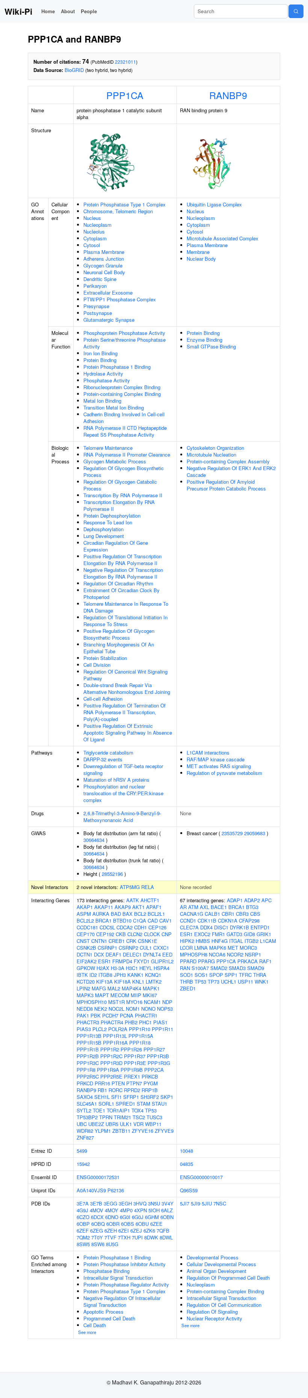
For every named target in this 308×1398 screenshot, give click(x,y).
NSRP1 (253, 954)
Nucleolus (94, 231)
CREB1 (117, 940)
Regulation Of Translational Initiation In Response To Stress (125, 621)
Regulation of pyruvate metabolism (224, 772)
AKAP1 (85, 907)
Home (48, 11)
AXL (204, 907)
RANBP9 (228, 95)
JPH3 (120, 974)
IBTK (82, 974)
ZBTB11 (121, 1130)
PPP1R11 (162, 1029)
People (89, 11)
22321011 (125, 61)
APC (266, 900)
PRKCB (150, 1076)
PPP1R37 (134, 1056)
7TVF (110, 1237)
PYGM (150, 1083)
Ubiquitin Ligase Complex (214, 204)
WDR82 (85, 1130)
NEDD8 (85, 1008)
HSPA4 (161, 968)
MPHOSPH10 (92, 1001)
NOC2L (116, 1008)
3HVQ (139, 1203)
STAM (143, 1103)
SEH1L (102, 1096)
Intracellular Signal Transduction (118, 1277)
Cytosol (91, 245)
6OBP (83, 1223)
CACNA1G (191, 913)
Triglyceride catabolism (108, 752)
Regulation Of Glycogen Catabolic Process (120, 485)
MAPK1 (151, 988)
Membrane (198, 251)
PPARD (188, 961)
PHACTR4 (112, 1022)
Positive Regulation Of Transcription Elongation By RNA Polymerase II (122, 560)
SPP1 (231, 974)
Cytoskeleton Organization (215, 447)
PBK (96, 1015)
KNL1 (138, 981)
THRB (186, 981)
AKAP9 (123, 907)
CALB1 (212, 913)
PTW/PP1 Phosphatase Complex (119, 299)
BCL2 (140, 913)
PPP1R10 (139, 1029)
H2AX (103, 968)
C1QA (139, 920)
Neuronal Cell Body (104, 272)
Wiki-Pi (18, 11)
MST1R (116, 1001)
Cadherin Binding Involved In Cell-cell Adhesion (124, 418)
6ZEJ (136, 1230)
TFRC (245, 974)
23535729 (232, 833)
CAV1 (165, 920)
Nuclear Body (201, 258)
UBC (82, 1124)
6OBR (112, 1223)
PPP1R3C (88, 1062)
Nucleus (92, 218)
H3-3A (117, 968)
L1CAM (268, 940)
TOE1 (99, 1110)
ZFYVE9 (164, 1130)
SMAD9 (255, 968)
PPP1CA (124, 95)
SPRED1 (125, 1103)
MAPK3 (85, 995)
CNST (83, 940)
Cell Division (96, 664)
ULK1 (126, 1124)
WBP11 (153, 1124)
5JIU (207, 1203)
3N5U (154, 1203)
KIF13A (104, 981)
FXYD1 (141, 961)
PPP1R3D (111, 1062)
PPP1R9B (132, 1069)
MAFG (99, 988)
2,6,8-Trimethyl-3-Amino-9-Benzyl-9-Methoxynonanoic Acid (122, 817)
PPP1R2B (88, 1056)
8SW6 (97, 1244)
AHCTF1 (149, 900)
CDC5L (107, 927)
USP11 (245, 981)
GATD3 (234, 934)
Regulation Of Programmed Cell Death (228, 1277)
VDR (138, 1124)
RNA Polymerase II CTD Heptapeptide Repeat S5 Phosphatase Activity (125, 431)
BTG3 (252, 907)
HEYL (145, 968)
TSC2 (139, 1117)
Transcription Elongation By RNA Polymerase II (119, 505)
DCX (99, 954)
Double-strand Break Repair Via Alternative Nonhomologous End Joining (126, 688)
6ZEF (83, 1230)
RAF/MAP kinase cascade (216, 759)
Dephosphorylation (103, 529)
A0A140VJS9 (91, 1190)
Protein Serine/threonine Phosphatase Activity (124, 343)
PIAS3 (84, 1029)
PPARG (206, 961)
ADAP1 (235, 900)
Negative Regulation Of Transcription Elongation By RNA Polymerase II (123, 573)
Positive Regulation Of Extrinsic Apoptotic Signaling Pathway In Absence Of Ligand (127, 732)
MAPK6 (217, 947)
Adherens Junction (103, 258)
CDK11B (207, 920)
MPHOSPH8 (193, 954)
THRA (259, 974)
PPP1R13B (89, 1035)
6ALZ (167, 1210)
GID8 (249, 934)
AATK (132, 900)
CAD (153, 920)
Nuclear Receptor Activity (214, 1318)
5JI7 (184, 1203)
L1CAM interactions (208, 752)
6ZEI (123, 1230)
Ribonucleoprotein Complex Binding (121, 387)
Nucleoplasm (97, 224)
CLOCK (152, 934)
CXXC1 (161, 947)
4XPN (140, 1210)
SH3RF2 (149, 1096)
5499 (82, 1150)
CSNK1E (147, 940)
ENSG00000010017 (201, 1177)
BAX (127, 913)
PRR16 (102, 1083)
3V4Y (168, 1203)
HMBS (203, 940)
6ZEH (110, 1230)
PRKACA (247, 961)
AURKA (100, 913)
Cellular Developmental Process (221, 1264)
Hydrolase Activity (103, 373)
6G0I (125, 1217)
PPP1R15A (140, 1035)
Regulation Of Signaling (212, 1311)
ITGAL (236, 940)
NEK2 (100, 1008)
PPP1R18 (140, 1042)
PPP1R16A (115, 1042)
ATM (193, 907)
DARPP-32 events (102, 759)
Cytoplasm (95, 238)
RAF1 (265, 961)
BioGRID (74, 69)
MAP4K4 (131, 988)
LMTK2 (154, 981)
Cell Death (94, 1325)
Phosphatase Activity (106, 380)
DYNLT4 (152, 954)
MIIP (136, 995)
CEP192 (105, 934)
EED (167, 954)
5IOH (154, 1210)
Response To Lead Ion (107, 522)
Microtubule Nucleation (211, 454)
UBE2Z (96, 1124)
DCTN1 (84, 954)
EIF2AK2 (87, 961)
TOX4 (137, 1110)
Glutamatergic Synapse (108, 319)
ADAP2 (252, 900)
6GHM (152, 1217)
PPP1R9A (108, 1069)
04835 (186, 1163)
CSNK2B (86, 947)
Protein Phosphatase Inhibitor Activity (124, 1264)
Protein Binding (99, 360)
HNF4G (219, 940)
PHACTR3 (88, 1022)
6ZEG (96, 1230)
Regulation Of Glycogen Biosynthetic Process (123, 471)
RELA (147, 887)
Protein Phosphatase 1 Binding (117, 366)
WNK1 (262, 981)
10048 (186, 1150)
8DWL (166, 1237)
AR (183, 907)
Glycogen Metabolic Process (114, 461)
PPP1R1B (88, 1049)
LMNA (201, 947)
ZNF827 (85, 1137)
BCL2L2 (85, 920)
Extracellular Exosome (108, 292)
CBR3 (242, 913)
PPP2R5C (88, 1076)
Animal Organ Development (216, 1270)
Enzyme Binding (204, 339)
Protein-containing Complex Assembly (228, 461)
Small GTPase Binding (211, 346)
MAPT (102, 995)
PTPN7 (134, 1083)
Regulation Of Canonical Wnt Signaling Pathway (125, 675)
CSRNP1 (107, 947)
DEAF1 (113, 954)
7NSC (219, 1203)
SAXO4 (85, 1096)
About (68, 11)
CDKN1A (227, 920)
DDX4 (206, 927)
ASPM (84, 913)
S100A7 (200, 968)
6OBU (142, 1223)
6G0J (137, 1217)
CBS (255, 913)
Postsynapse (97, 312)
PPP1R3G (159, 1062)
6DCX (97, 1217)
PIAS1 (160, 1022)
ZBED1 (188, 988)
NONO (148, 1008)
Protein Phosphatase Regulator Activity (126, 1284)
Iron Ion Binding (100, 353)
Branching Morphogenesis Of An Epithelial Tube (118, 648)
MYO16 (134, 1001)
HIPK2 (187, 940)
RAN (185, 968)
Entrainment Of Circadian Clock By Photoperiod (121, 593)
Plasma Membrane (103, 251)
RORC (115, 1090)
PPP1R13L (115, 1035)
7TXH (124, 1237)
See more (87, 1332)
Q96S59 (189, 1190)
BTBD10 (122, 920)
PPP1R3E (135, 1062)
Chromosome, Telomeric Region (118, 211)
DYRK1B (239, 927)
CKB (121, 934)
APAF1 (154, 907)
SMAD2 (218, 968)
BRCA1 (103, 920)
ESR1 (104, 961)
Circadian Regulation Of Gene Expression (115, 546)
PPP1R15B (89, 1042)
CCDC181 (87, 927)
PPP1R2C (111, 1056)
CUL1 (146, 947)
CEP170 (86, 934)
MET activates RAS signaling (219, 766)
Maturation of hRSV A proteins (116, 779)
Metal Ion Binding (102, 400)
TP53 (151, 1110)
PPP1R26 (131, 1049)
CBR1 (228, 913)
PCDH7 (110, 1015)
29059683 (254, 833)
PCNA (126, 1015)
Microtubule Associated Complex (222, 238)
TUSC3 (154, 1117)
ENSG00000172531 (98, 1177)
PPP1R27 (154, 1049)
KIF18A (122, 981)
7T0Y (97, 1237)
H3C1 (132, 968)
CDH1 (140, 927)
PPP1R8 (86, 1069)
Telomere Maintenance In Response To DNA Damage (125, 607)
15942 (83, 1163)
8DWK (151, 1237)
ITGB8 (105, 974)
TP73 (213, 981)
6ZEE (156, 1223)
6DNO (111, 1217)
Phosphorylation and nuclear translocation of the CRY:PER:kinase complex (123, 793)
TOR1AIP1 (118, 1110)
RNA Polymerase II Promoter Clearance (126, 454)
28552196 (112, 873)
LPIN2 (83, 988)
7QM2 (83, 1237)
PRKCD (85, 1083)
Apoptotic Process (103, 1311)
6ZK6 (149, 1230)
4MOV (96, 1210)
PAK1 (83, 1015)
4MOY (111, 1210)
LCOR (186, 947)
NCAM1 (152, 1001)
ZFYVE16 (142, 1130)
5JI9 (195, 1203)
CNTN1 (99, 940)
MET (233, 947)
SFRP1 (131, 1096)
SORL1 (106, 1103)
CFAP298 (249, 920)
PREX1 (132, 1076)
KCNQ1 (153, 974)
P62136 (115, 1190)
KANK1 (135, 974)
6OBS (127, 1223)
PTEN (118, 1083)
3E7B (96, 1203)
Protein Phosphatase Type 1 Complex (124, 204)
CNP (167, 934)
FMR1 (218, 934)
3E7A (83, 1203)
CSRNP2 (128, 947)
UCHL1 (228, 981)
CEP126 (157, 927)
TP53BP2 (87, 1117)
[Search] (295, 11)
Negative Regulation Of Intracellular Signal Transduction (121, 1301)
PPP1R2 (109, 1049)
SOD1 (186, 974)
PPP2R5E (111, 1076)
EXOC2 (202, 934)
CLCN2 (134, 934)
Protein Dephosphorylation (111, 515)
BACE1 (219, 907)
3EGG (110, 1203)
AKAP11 (103, 907)
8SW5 (83, 1244)
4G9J (82, 1210)
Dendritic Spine (99, 279)
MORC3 (248, 947)
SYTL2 (84, 1110)
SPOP (216, 974)
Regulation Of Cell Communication (224, 1304)
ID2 (93, 974)
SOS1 (201, 974)
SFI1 (116, 1096)
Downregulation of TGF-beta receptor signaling (123, 769)
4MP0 (126, 1210)
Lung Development (103, 535)
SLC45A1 (87, 1103)
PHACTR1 (146, 1015)
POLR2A (117, 1029)
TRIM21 (122, 1117)
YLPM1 (103, 1130)
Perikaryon (95, 285)
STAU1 (159, 1103)
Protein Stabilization (105, 658)
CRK (131, 940)
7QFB (163, 1230)
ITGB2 (251, 940)
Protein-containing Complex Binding (122, 393)
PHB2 (131, 1022)
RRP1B (150, 1090)
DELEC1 (132, 954)
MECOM (119, 995)
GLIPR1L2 (162, 961)
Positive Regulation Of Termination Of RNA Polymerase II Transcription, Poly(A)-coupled (124, 712)
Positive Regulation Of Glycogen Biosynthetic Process (118, 634)
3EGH (125, 1203)
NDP (167, 1001)
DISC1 (221, 927)
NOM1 (133, 1008)
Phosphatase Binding (106, 1270)
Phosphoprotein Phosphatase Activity (124, 332)
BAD (116, 913)
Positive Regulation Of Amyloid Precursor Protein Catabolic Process (226, 485)
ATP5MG (130, 887)
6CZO (83, 1217)
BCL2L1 (156, 913)
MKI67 (150, 995)
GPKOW (86, 968)
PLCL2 (99, 1029)
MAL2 (113, 988)
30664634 (93, 839)
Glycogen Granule (102, 265)
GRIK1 (264, 934)
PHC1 (145, 1022)
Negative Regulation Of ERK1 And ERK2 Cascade (231, 471)
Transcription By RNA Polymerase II (122, 495)
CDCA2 (124, 927)
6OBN (167, 1217)
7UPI (137, 1237)
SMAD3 (237, 968)
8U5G (112, 1244)
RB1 (102, 1090)
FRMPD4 (122, 961)
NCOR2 (235, 954)
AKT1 (138, 907)
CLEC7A (189, 927)
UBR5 (112, 1124)
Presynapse (96, 306)
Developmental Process (213, 1257)
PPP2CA (154, 1069)
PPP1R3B (158, 1056)
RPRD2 (132, 1090)
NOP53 (165, 1008)
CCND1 (188, 920)
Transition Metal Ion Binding (113, 407)
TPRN (105, 1117)
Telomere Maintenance (108, 447)
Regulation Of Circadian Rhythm (118, 583)
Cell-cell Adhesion (102, 698)
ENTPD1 (260, 927)
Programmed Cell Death (109, 1318)
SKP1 (166, 1096)
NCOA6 (217, 954)
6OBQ (98, 1223)
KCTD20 (86, 981)
